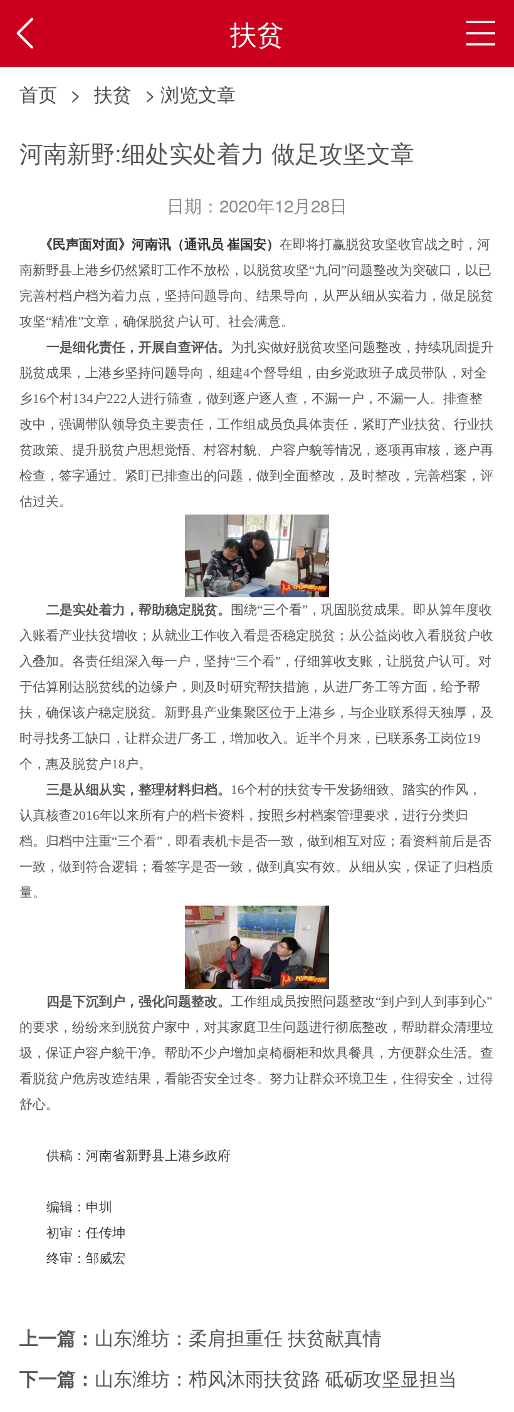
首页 (38, 93)
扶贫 (113, 93)
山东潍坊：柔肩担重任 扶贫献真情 (238, 1337)
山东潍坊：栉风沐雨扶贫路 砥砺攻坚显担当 (276, 1377)
